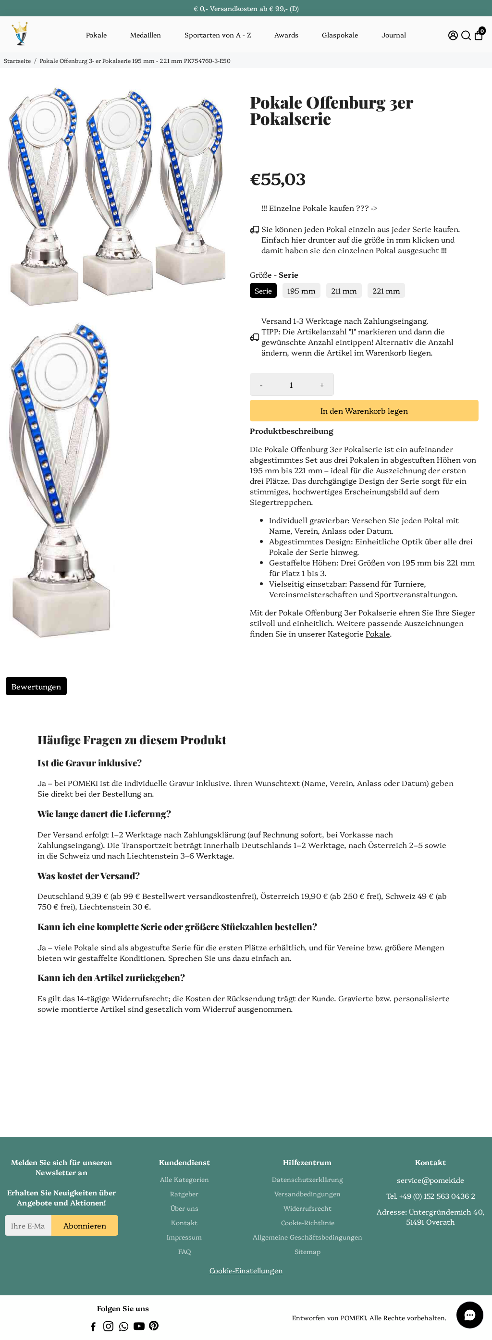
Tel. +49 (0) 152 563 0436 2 (430, 1196)
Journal (393, 34)
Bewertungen (36, 686)
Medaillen (145, 34)
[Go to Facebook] (93, 1327)
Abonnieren (84, 1225)
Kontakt (184, 1222)
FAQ (184, 1251)
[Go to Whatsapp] (123, 1327)
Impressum (184, 1236)
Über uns (184, 1208)
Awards (286, 34)
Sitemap (307, 1251)
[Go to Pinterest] (154, 1327)
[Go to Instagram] (108, 1327)
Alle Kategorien (184, 1179)
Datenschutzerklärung (307, 1179)
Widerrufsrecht (307, 1208)
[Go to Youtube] (139, 1327)
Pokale (96, 34)
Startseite (17, 60)
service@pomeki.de (430, 1180)
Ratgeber (184, 1193)
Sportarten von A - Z (217, 34)
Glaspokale (340, 34)
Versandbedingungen (307, 1193)
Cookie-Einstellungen (246, 1270)
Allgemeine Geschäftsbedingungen (307, 1236)
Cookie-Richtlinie (307, 1222)
